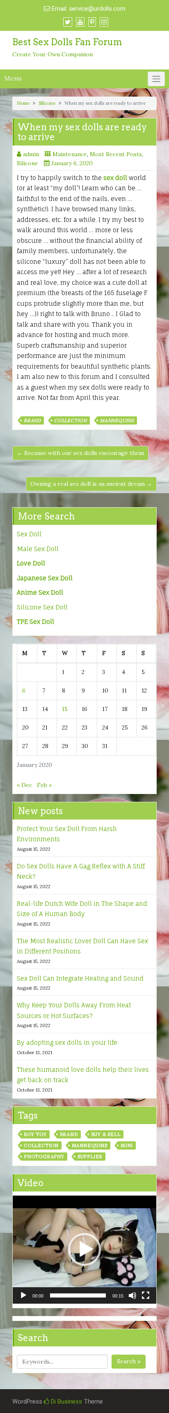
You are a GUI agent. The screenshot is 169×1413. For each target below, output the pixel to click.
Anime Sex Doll (40, 592)
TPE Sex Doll (35, 622)
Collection (70, 420)
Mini (127, 1145)
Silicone (47, 103)
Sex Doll (29, 534)
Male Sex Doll (38, 549)
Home (23, 103)
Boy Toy (35, 1134)
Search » (128, 1361)
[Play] (23, 1295)
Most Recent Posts (116, 154)
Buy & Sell (106, 1134)
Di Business (65, 1401)
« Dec (24, 785)
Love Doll (31, 563)
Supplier (90, 1156)
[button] (84, 1249)
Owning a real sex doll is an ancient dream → (91, 483)
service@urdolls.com (97, 8)
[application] (84, 1250)
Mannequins (117, 420)
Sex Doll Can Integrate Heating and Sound (80, 978)
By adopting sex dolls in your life (67, 1042)
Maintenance (70, 154)
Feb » (44, 785)
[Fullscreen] (146, 1295)
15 (65, 709)
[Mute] (132, 1295)
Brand (32, 420)
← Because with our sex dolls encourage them (80, 453)
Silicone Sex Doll (42, 607)
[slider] (78, 1295)
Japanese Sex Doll (45, 578)
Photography (44, 1156)
